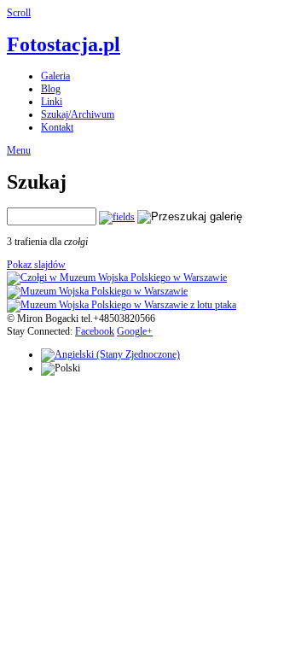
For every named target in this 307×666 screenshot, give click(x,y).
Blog (51, 89)
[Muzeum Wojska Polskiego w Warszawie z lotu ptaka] (121, 305)
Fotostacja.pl (63, 44)
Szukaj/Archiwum (77, 114)
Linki (51, 102)
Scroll (19, 13)
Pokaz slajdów (36, 265)
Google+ (135, 331)
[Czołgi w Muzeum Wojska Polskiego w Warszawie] (117, 277)
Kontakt (57, 127)
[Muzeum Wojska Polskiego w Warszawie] (97, 291)
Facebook (94, 331)
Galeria (55, 76)
